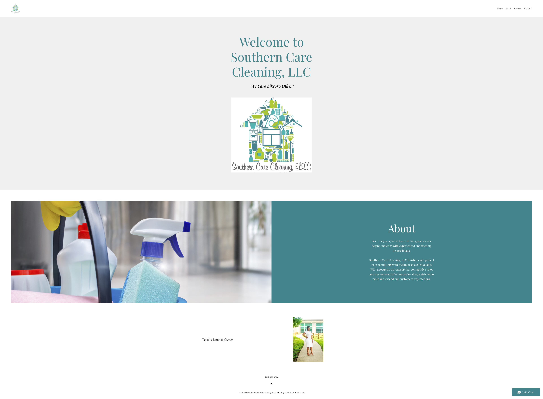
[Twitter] (271, 383)
